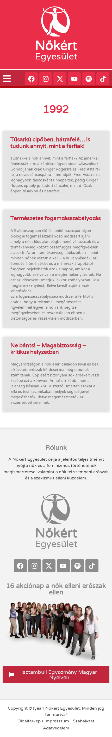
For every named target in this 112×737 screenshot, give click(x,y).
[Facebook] (31, 78)
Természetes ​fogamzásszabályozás (55, 218)
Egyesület (56, 56)
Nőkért (56, 45)
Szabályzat (83, 721)
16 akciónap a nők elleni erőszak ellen (56, 589)
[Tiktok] (102, 78)
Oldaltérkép (29, 721)
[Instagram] (45, 78)
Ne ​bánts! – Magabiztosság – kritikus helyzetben (48, 348)
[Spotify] (88, 78)
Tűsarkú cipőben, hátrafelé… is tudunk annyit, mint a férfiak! (50, 142)
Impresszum (57, 721)
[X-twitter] (59, 78)
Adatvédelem (56, 728)
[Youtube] (74, 78)
